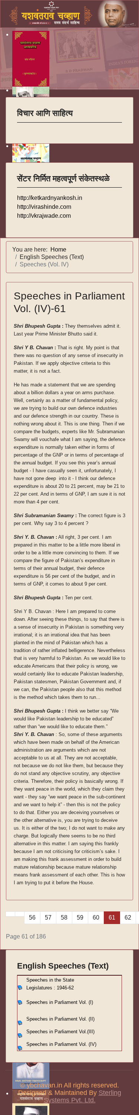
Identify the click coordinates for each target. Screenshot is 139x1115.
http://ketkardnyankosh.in (49, 198)
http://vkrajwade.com (44, 216)
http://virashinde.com (44, 207)
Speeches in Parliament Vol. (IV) (61, 1044)
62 (128, 917)
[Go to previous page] (19, 914)
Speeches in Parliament (60, 1019)
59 (80, 917)
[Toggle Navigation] (22, 127)
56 (32, 917)
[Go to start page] (10, 914)
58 (64, 917)
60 (96, 917)
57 (48, 917)
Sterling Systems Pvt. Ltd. (82, 1096)
